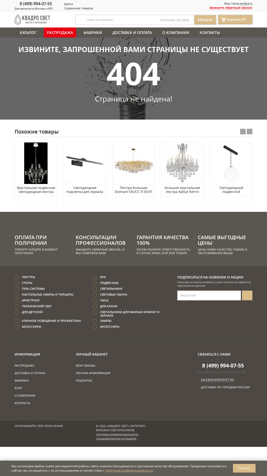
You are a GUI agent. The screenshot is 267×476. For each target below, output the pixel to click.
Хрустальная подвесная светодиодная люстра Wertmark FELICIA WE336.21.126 (36, 190)
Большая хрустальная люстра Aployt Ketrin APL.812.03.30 (182, 190)
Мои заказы (85, 365)
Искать (205, 19)
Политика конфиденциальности (117, 434)
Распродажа (60, 32)
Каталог (28, 32)
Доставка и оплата (132, 32)
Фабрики (92, 32)
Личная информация (93, 373)
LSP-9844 (182, 20)
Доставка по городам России (225, 387)
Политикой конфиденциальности (129, 470)
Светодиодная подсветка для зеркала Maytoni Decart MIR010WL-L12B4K (84, 190)
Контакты (210, 32)
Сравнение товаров (78, 8)
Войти (68, 4)
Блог (18, 388)
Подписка (84, 380)
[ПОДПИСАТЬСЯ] (247, 295)
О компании (175, 32)
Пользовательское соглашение (116, 438)
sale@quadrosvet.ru (217, 380)
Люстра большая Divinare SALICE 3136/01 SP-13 (133, 190)
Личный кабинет (92, 354)
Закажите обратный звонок (230, 8)
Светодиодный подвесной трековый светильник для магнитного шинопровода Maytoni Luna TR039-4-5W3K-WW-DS (231, 190)
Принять (244, 468)
